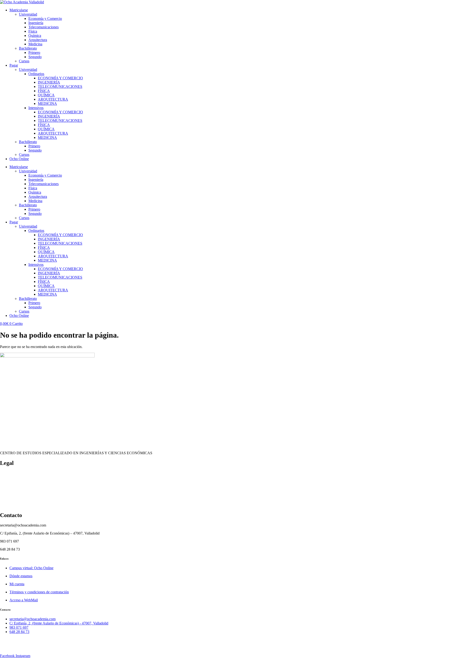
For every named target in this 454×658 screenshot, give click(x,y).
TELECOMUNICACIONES (60, 87)
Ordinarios (36, 74)
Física (32, 31)
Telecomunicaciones (43, 27)
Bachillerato (28, 48)
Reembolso (8, 489)
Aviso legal (8, 505)
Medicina (35, 44)
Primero (34, 53)
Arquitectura (37, 40)
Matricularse (18, 10)
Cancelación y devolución (19, 481)
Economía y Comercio (45, 19)
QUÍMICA (46, 95)
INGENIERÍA (49, 82)
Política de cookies (14, 473)
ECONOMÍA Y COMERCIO (60, 78)
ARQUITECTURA (53, 99)
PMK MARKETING (41, 648)
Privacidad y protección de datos (24, 497)
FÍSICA (44, 91)
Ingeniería (35, 23)
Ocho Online (19, 159)
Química (34, 36)
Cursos (24, 61)
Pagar (13, 65)
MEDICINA (47, 104)
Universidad (28, 14)
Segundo (35, 57)
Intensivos (36, 108)
